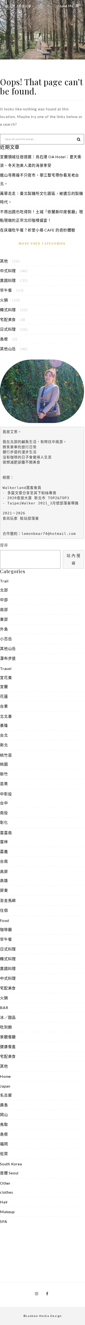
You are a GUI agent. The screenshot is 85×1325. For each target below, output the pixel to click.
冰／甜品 (8, 1017)
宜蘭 (4, 686)
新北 (4, 745)
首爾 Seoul (9, 1173)
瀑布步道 (8, 658)
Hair (4, 1202)
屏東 (4, 890)
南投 (4, 812)
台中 (4, 803)
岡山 (4, 1114)
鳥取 (4, 1124)
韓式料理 (8, 309)
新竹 (4, 774)
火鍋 (4, 300)
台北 (4, 735)
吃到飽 (6, 1027)
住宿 (4, 910)
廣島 (4, 1105)
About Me (65, 6)
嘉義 (4, 851)
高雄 (4, 880)
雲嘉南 (6, 832)
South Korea (11, 1164)
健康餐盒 (8, 1046)
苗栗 (4, 783)
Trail (4, 581)
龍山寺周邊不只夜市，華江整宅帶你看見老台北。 (39, 179)
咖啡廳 (6, 929)
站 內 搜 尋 (74, 559)
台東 (4, 706)
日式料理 (8, 329)
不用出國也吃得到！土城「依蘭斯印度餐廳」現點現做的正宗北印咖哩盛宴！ (41, 215)
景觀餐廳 (8, 1036)
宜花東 (6, 677)
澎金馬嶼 (8, 900)
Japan (5, 1086)
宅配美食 (8, 319)
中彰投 (6, 794)
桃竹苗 (6, 755)
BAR (4, 1007)
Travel (6, 668)
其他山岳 (8, 348)
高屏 (4, 871)
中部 (4, 599)
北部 (4, 590)
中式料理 (8, 270)
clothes (6, 1192)
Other (5, 1183)
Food (4, 920)
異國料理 (8, 280)
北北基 (6, 716)
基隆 (4, 725)
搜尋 (4, 545)
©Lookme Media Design (42, 1315)
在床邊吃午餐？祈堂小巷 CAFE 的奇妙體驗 (37, 230)
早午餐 (6, 290)
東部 (4, 619)
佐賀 (4, 1153)
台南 (4, 861)
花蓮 (4, 696)
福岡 (4, 1144)
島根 (4, 339)
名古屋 (6, 1095)
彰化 (4, 822)
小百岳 (6, 638)
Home (5, 1076)
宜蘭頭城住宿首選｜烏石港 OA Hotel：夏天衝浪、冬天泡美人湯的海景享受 (40, 160)
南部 (4, 609)
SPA (3, 1221)
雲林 (4, 841)
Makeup (7, 1211)
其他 (4, 261)
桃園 (4, 764)
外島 (4, 629)
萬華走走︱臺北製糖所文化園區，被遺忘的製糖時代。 (41, 197)
